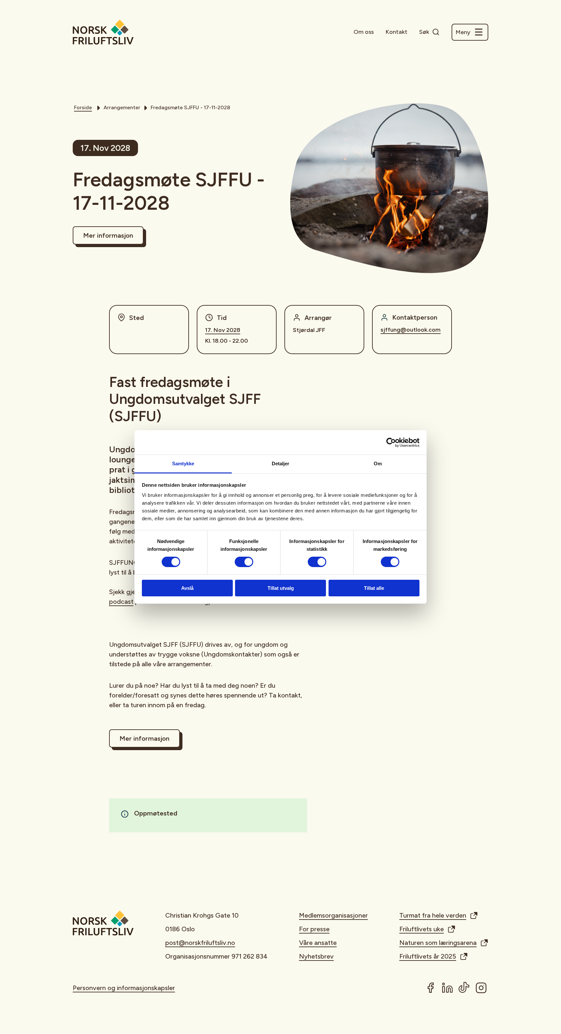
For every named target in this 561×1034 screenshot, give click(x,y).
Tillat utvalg (281, 588)
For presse (314, 929)
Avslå (187, 588)
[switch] (244, 562)
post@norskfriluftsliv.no (200, 943)
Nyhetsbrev (316, 956)
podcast (121, 601)
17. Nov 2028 (222, 330)
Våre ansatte (318, 943)
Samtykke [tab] (183, 463)
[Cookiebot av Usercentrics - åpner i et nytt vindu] (391, 442)
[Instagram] (481, 988)
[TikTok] (464, 988)
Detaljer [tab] (281, 463)
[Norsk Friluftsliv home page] (103, 32)
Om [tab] (378, 463)
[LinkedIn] (447, 988)
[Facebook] (430, 988)
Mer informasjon (108, 235)
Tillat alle (374, 588)
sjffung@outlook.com (410, 329)
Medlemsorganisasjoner (333, 915)
